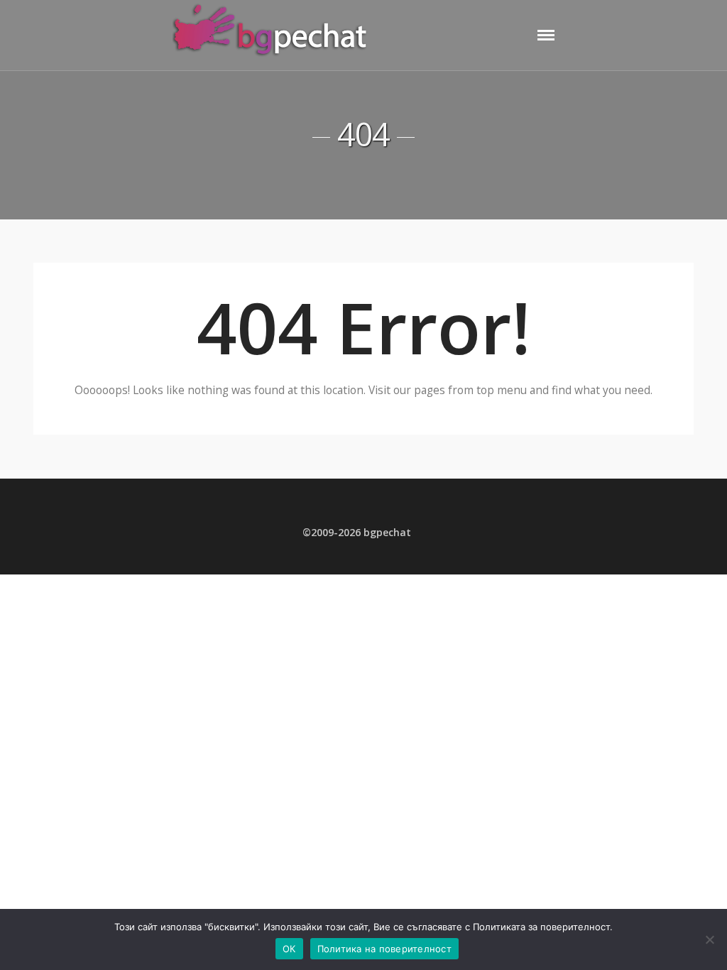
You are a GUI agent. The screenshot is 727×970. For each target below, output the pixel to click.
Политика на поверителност (384, 948)
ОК (289, 948)
